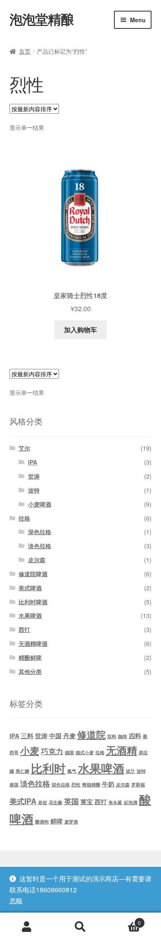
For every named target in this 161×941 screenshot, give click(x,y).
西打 (24, 629)
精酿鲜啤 (30, 657)
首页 (25, 51)
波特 (34, 490)
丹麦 (69, 735)
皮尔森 (36, 560)
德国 (69, 752)
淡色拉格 (39, 546)
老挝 (42, 802)
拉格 (24, 518)
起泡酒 (130, 802)
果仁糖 (22, 771)
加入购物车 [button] (80, 329)
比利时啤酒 (33, 602)
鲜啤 (56, 821)
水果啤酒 (30, 615)
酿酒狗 (42, 822)
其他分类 (30, 671)
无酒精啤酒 (33, 643)
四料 (135, 735)
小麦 (29, 750)
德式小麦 (85, 752)
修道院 (91, 734)
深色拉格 (39, 532)
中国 (55, 735)
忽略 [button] (16, 900)
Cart (124, 919)
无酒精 (121, 750)
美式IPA (22, 801)
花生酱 (55, 802)
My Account (27, 927)
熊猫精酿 (91, 784)
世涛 (34, 476)
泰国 (14, 784)
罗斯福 (138, 784)
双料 (111, 736)
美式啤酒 (30, 588)
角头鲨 (115, 802)
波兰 (130, 771)
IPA (32, 462)
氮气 (71, 771)
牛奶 (108, 783)
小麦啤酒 (39, 504)
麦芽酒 (71, 822)
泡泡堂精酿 (41, 18)
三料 (27, 735)
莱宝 (86, 801)
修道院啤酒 (33, 574)
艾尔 (24, 448)
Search (80, 927)
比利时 (48, 768)
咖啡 (122, 736)
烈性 (75, 784)
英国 (71, 801)
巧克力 (52, 751)
